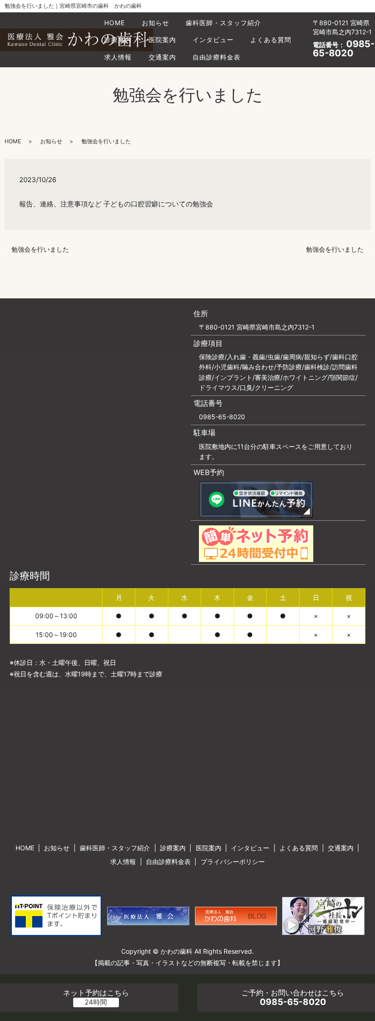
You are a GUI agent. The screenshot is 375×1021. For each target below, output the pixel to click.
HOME (114, 23)
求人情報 (118, 57)
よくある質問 (270, 39)
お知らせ (155, 23)
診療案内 (118, 39)
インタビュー (213, 39)
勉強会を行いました (40, 249)
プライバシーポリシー (233, 861)
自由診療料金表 (217, 57)
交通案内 (162, 57)
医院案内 (162, 39)
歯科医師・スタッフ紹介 (223, 23)
